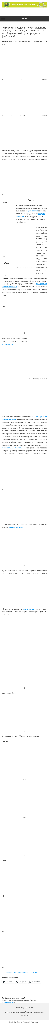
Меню (24, 18)
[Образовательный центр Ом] (24, 7)
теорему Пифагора (15, 527)
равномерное (28, 609)
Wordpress (35, 1022)
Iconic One (13, 1022)
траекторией (32, 211)
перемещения (7, 344)
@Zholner (25, 1015)
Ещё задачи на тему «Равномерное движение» (20, 972)
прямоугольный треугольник (13, 448)
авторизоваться (8, 1002)
